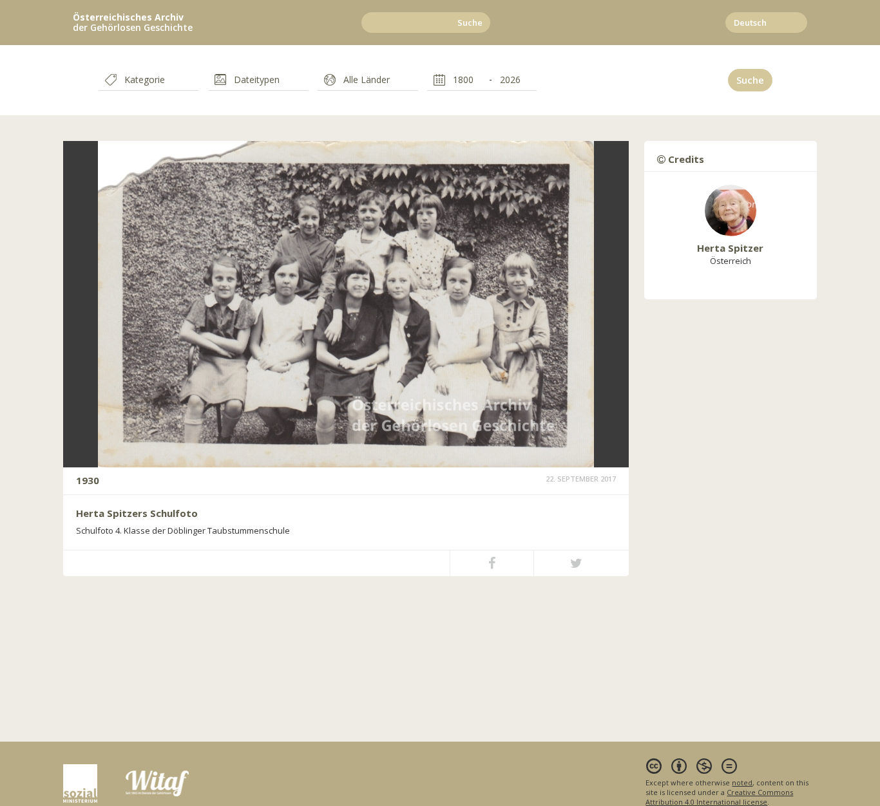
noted (742, 782)
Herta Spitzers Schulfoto (137, 513)
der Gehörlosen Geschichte (133, 22)
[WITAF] (157, 782)
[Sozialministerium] (94, 782)
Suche (470, 22)
